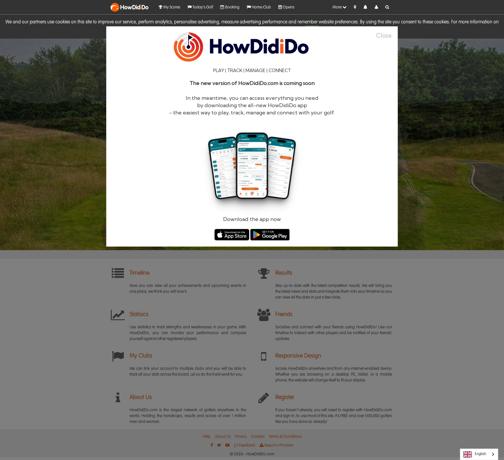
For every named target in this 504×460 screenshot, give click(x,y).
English (480, 454)
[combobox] (479, 454)
